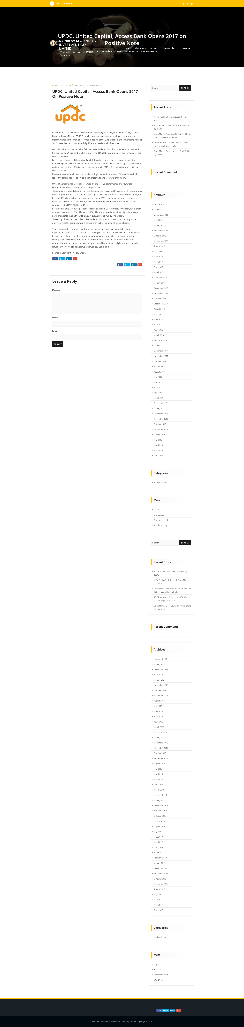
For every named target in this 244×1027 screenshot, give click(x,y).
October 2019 (160, 235)
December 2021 (161, 215)
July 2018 (158, 314)
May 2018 (158, 324)
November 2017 (161, 356)
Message (56, 290)
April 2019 (158, 267)
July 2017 (158, 377)
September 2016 (161, 429)
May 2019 (158, 262)
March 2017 (159, 398)
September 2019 (161, 241)
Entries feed (159, 515)
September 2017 (161, 366)
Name (55, 317)
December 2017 (161, 350)
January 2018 (160, 345)
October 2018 (160, 298)
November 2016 (161, 419)
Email (54, 331)
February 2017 (160, 403)
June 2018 (158, 319)
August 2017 (159, 372)
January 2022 (160, 209)
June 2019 (158, 256)
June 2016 (158, 445)
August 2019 (159, 246)
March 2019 (159, 272)
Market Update (160, 482)
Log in (156, 509)
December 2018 (161, 288)
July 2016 (158, 439)
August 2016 (159, 434)
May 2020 (158, 220)
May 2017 (158, 387)
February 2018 (160, 340)
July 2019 (158, 251)
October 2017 (160, 361)
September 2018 (161, 303)
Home (126, 48)
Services (153, 48)
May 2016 (158, 450)
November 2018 (161, 293)
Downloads (168, 48)
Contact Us (184, 48)
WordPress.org (160, 525)
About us (139, 48)
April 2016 (158, 455)
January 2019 (160, 283)
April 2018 (158, 330)
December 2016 (161, 413)
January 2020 (160, 225)
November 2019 (161, 230)
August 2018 (159, 309)
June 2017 (158, 382)
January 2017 (160, 408)
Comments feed (161, 520)
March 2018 (159, 335)
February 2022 (160, 204)
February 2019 (160, 277)
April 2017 (158, 392)
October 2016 (160, 424)
